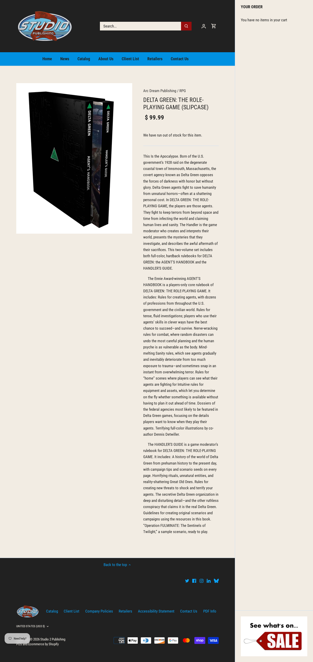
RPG (182, 90)
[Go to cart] (214, 26)
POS (19, 644)
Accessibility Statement (156, 611)
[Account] (204, 26)
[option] (74, 158)
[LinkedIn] (209, 580)
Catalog (52, 611)
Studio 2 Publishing (52, 639)
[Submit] (186, 26)
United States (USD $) (30, 626)
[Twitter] (187, 580)
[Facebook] (194, 580)
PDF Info (209, 611)
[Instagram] (201, 580)
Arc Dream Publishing (159, 90)
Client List (71, 611)
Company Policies (99, 611)
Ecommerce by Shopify (43, 644)
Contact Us (188, 611)
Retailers (125, 611)
